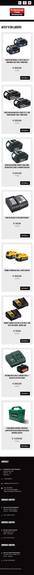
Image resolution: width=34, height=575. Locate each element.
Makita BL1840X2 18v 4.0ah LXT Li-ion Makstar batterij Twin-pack (17, 113)
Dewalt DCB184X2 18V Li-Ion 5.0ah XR (17, 270)
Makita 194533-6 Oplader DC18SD (17, 218)
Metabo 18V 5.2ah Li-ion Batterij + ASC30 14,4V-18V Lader (17, 376)
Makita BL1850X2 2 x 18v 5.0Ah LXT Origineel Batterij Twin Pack (17, 61)
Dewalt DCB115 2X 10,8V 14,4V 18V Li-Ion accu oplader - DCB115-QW (17, 324)
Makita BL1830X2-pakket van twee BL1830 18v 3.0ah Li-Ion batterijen (17, 166)
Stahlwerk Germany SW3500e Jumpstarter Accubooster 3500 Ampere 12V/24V (17, 430)
